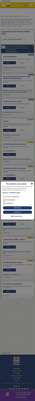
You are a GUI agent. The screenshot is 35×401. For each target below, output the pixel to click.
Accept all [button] (17, 212)
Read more (23, 190)
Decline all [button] (17, 208)
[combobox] (32, 184)
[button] (17, 193)
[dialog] (17, 200)
